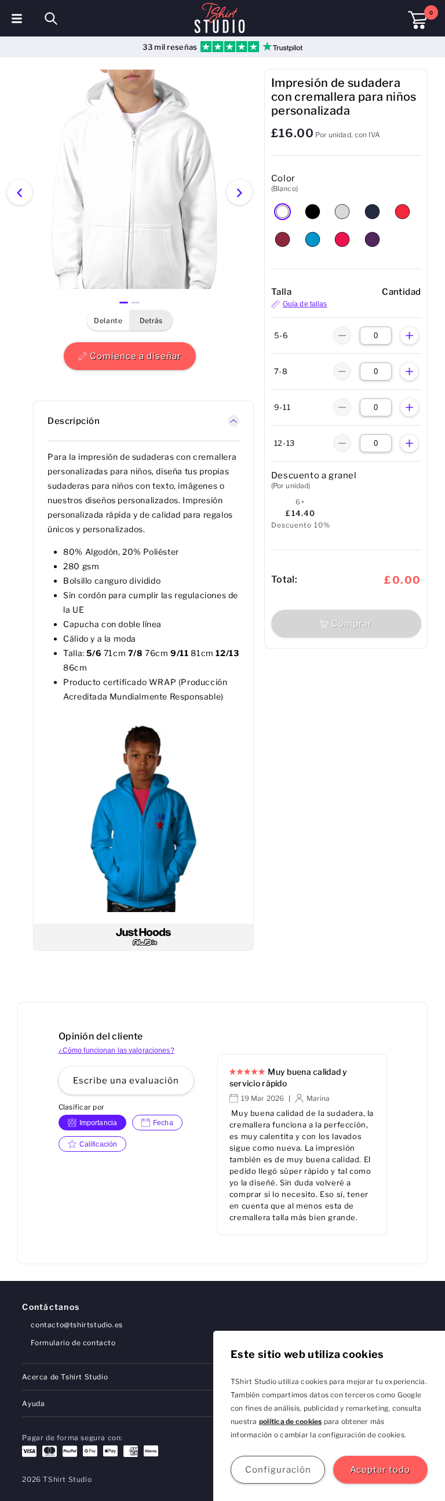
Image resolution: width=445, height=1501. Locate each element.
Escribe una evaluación (126, 1080)
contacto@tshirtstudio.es (76, 1324)
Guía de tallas (305, 304)
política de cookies (290, 1421)
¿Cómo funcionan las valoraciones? (116, 1050)
